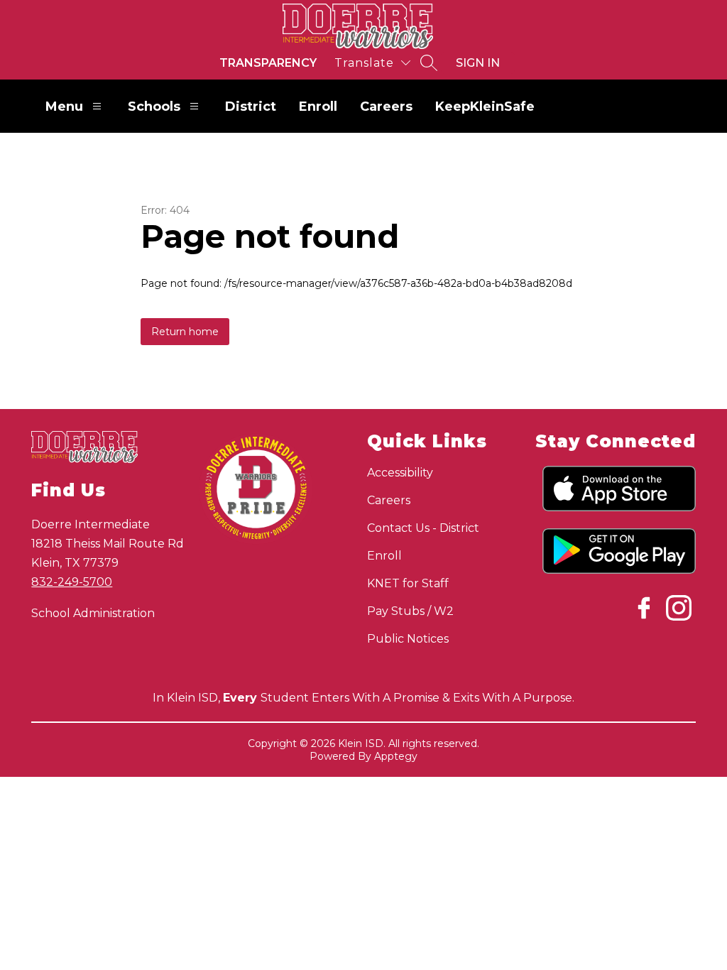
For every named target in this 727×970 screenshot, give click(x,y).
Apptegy (395, 756)
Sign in (478, 63)
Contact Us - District (423, 528)
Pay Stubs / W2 (410, 611)
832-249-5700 (71, 582)
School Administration (93, 613)
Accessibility (400, 472)
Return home (185, 331)
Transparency (268, 63)
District (250, 106)
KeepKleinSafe (485, 106)
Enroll (318, 106)
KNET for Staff (408, 583)
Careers (386, 106)
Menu (64, 106)
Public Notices (408, 638)
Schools (154, 106)
